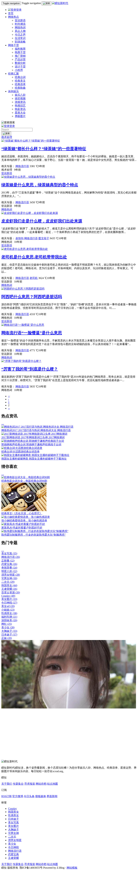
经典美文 (20, 80)
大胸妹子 (9, 631)
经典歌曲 (20, 87)
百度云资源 (10, 592)
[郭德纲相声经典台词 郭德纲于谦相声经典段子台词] (32, 440)
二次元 (7, 581)
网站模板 (72, 867)
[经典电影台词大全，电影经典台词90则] (25, 477)
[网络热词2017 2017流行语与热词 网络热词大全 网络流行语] (37, 426)
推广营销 (20, 55)
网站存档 (41, 783)
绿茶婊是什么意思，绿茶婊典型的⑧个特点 (39, 185)
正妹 (6, 638)
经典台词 (20, 77)
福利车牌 (9, 616)
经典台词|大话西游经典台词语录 (20, 451)
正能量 (7, 560)
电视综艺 (20, 105)
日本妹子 (9, 634)
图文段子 (43, 238)
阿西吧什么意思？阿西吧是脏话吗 (31, 297)
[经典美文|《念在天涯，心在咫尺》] (23, 510)
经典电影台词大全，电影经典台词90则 (24, 480)
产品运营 (20, 59)
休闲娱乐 (13, 91)
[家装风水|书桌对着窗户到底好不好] (23, 524)
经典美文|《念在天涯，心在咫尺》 (21, 513)
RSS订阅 (6, 796)
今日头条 (29, 796)
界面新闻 (52, 796)
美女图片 (9, 599)
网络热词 (20, 27)
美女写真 (9, 553)
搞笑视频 (20, 98)
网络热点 (13, 16)
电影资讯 (20, 109)
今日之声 (20, 34)
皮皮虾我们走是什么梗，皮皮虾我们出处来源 (41, 221)
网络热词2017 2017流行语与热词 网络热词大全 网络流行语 (36, 430)
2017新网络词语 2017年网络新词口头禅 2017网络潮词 (33, 437)
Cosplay (8, 595)
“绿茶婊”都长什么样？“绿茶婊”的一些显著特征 (43, 148)
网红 (6, 623)
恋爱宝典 (9, 564)
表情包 (19, 238)
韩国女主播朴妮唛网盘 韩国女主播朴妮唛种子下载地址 (34, 458)
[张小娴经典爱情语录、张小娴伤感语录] (25, 517)
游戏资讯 (20, 102)
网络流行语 (22, 166)
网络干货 (13, 45)
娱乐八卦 (20, 94)
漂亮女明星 (10, 574)
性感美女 (9, 613)
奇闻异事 (9, 567)
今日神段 (9, 602)
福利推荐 (20, 48)
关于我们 (6, 783)
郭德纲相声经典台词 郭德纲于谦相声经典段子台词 (31, 444)
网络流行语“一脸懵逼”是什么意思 (31, 333)
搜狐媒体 (40, 796)
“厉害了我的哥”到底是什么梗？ (29, 369)
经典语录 (20, 84)
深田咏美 (9, 620)
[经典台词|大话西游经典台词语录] (21, 448)
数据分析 (20, 63)
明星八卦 (9, 571)
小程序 (19, 70)
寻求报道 (29, 783)
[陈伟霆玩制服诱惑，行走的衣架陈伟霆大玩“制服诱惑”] (34, 531)
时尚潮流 (20, 23)
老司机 (34, 278)
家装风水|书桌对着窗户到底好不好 (21, 527)
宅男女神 (9, 578)
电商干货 (20, 52)
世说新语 (20, 20)
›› (9, 408)
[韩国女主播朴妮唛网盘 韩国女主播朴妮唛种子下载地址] (35, 455)
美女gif (8, 606)
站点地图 (52, 783)
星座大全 (20, 112)
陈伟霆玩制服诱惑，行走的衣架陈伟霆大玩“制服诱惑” (33, 534)
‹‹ (9, 396)
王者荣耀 (9, 588)
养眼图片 (20, 116)
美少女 (7, 627)
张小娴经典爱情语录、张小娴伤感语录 (24, 520)
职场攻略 (20, 41)
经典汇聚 (13, 73)
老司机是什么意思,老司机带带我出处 (34, 257)
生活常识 (20, 38)
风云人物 (20, 31)
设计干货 (20, 66)
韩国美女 (9, 585)
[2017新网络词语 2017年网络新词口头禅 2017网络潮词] (34, 433)
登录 (19, 9)
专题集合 (18, 783)
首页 (10, 13)
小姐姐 (7, 609)
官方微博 (17, 796)
